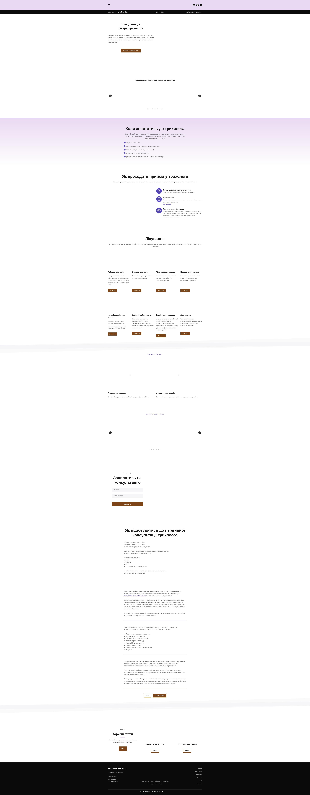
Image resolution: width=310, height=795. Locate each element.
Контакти (199, 785)
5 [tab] (157, 109)
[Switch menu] (109, 5)
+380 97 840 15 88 (159, 12)
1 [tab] (148, 109)
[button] (194, 5)
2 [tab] (150, 109)
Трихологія (199, 776)
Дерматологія (198, 773)
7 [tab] (162, 109)
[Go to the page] (155, 774)
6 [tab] (160, 109)
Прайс (200, 782)
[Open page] (155, 5)
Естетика (199, 779)
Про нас (200, 769)
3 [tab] (152, 109)
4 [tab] (155, 109)
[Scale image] (119, 96)
